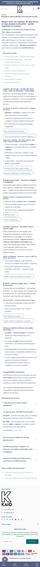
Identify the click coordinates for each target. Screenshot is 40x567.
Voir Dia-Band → (10, 215)
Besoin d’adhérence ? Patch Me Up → (18, 173)
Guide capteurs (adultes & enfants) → (18, 321)
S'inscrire (32, 541)
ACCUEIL (4, 565)
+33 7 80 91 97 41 (9, 509)
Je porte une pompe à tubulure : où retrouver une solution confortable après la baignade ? (18, 449)
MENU (36, 565)
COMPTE (15, 565)
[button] (37, 9)
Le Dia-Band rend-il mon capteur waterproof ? (15, 404)
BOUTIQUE (26, 565)
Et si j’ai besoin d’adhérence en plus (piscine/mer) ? (16, 439)
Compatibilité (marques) (13, 79)
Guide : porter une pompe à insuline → (18, 276)
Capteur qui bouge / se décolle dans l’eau (19, 56)
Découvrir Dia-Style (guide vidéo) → (17, 168)
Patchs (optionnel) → (12, 220)
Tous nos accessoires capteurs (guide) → (19, 136)
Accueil (4, 14)
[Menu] (2, 9)
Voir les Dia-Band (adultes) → (15, 131)
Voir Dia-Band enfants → (13, 316)
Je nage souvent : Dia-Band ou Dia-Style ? (18, 412)
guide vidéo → (19, 430)
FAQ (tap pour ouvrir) (12, 82)
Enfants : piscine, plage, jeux (15, 71)
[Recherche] (5, 9)
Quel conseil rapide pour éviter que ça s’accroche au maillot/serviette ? (17, 459)
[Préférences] (33, 9)
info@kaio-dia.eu (9, 512)
